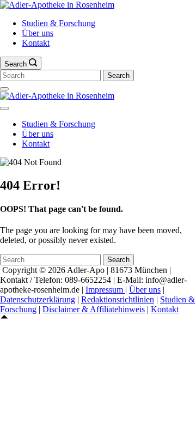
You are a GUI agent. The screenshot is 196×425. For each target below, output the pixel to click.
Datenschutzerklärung (37, 299)
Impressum (105, 289)
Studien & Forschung (58, 23)
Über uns (37, 33)
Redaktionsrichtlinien (117, 299)
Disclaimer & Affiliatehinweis (93, 309)
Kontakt (36, 42)
